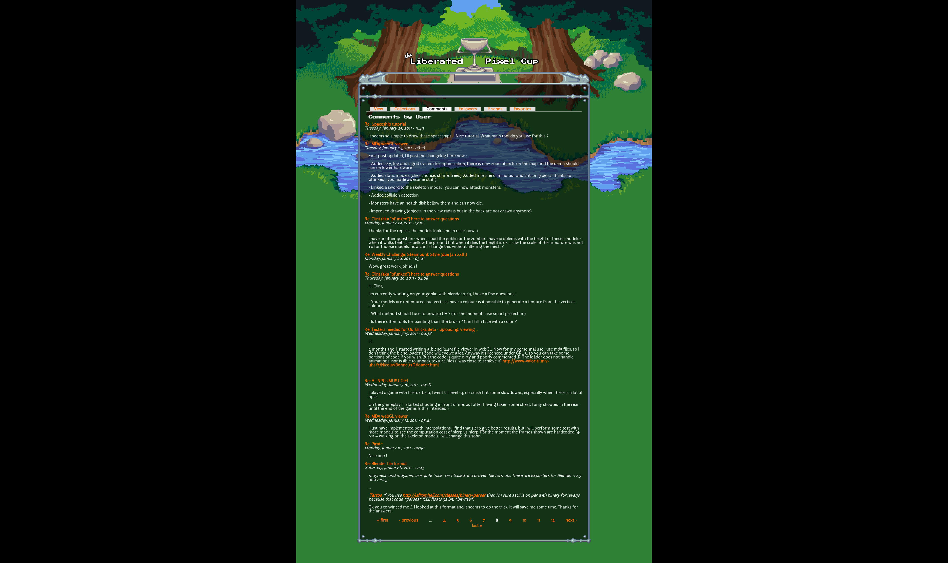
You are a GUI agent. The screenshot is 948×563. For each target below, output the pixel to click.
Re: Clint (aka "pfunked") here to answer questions (412, 219)
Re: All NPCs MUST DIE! (386, 381)
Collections (405, 109)
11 (538, 521)
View (378, 109)
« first (382, 521)
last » (477, 526)
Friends (495, 109)
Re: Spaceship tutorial (385, 125)
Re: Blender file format (386, 464)
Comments (439, 109)
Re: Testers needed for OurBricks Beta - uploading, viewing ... (421, 330)
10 (524, 521)
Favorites (522, 109)
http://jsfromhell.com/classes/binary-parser (444, 496)
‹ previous (408, 521)
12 (553, 521)
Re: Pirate (374, 444)
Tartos (376, 496)
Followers (468, 109)
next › (571, 521)
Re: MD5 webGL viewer (386, 144)
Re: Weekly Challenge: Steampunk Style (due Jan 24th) (416, 255)
